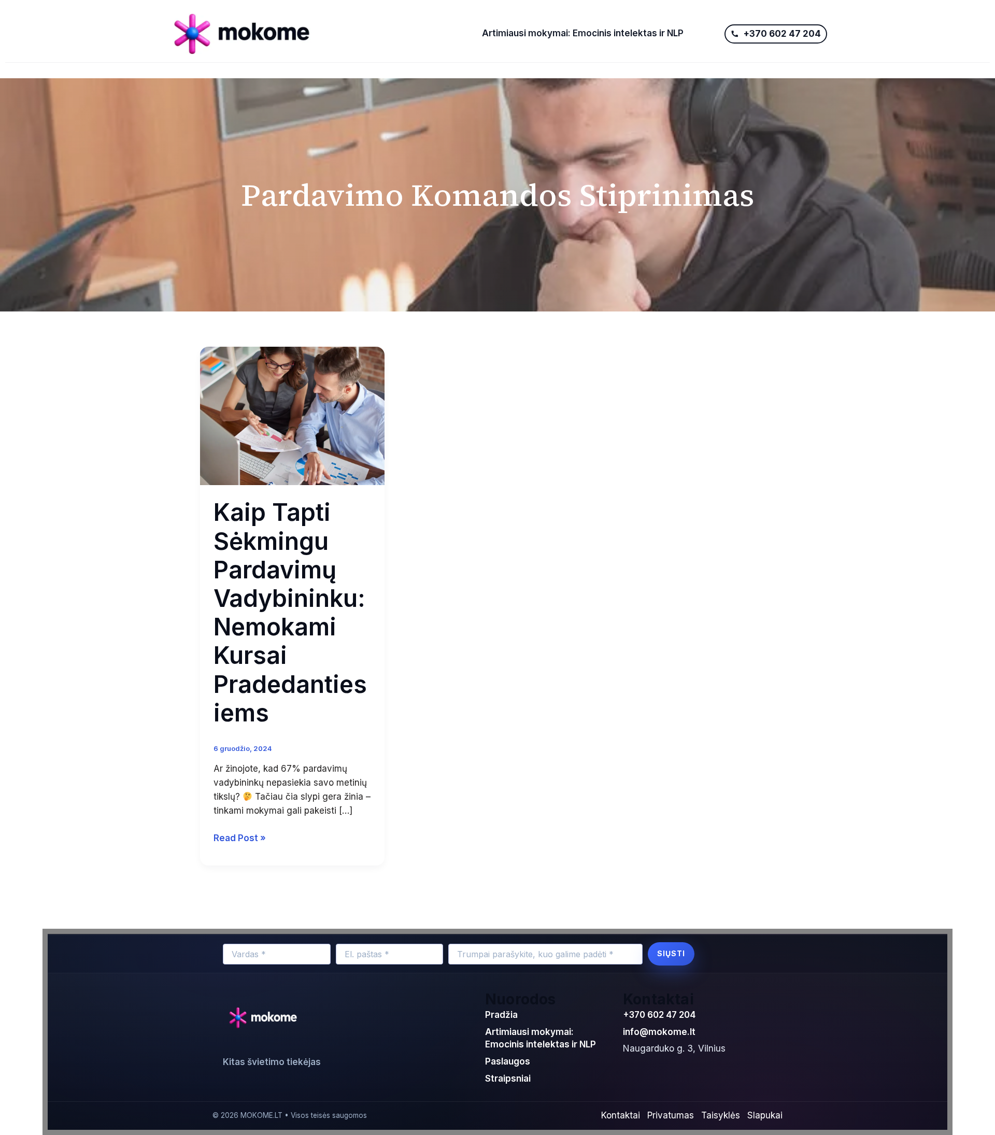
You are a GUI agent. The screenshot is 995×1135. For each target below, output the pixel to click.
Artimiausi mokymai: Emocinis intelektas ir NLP (583, 33)
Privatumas (670, 1115)
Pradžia (501, 1015)
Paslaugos (507, 1061)
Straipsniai (508, 1078)
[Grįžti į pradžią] (265, 1018)
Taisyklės (720, 1115)
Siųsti (671, 953)
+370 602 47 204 (659, 1015)
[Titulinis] (317, 34)
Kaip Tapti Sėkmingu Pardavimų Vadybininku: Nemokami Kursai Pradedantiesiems (290, 612)
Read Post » (240, 837)
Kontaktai (620, 1115)
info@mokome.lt (659, 1032)
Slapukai (765, 1115)
